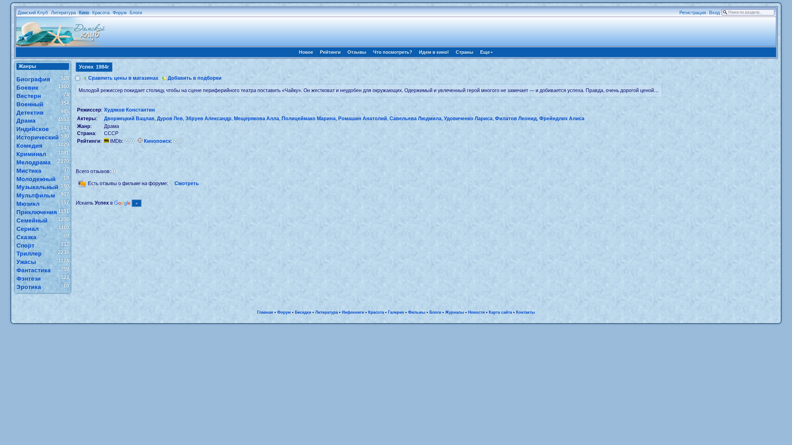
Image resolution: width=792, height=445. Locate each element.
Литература (63, 12)
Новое (306, 52)
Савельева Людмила (415, 118)
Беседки (303, 312)
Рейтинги (330, 52)
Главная (265, 312)
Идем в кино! (434, 52)
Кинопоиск (157, 141)
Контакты (525, 312)
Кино (84, 12)
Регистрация (692, 12)
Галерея (396, 312)
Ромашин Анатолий (362, 118)
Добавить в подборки (195, 78)
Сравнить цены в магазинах (123, 78)
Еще (485, 52)
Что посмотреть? (392, 52)
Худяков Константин (129, 109)
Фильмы (416, 312)
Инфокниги (353, 312)
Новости (476, 312)
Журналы (454, 312)
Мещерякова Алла (256, 118)
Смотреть (186, 183)
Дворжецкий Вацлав (129, 118)
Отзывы (356, 52)
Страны (464, 52)
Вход (714, 12)
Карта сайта (500, 312)
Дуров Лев (170, 118)
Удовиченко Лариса (468, 118)
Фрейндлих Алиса (561, 118)
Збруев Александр (208, 118)
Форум (120, 12)
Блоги (136, 12)
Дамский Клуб (33, 12)
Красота (101, 12)
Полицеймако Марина (309, 118)
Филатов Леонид (516, 118)
